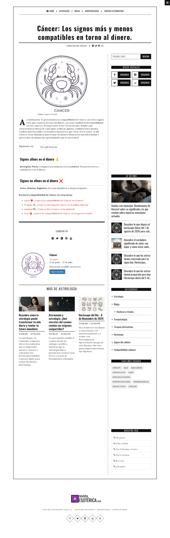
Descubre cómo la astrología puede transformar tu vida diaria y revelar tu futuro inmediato (30, 322)
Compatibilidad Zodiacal (77, 46)
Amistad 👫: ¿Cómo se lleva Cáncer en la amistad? (49, 209)
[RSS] (100, 518)
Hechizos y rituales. (125, 311)
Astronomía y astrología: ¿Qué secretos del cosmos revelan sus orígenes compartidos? (60, 322)
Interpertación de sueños (121, 382)
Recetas (119, 460)
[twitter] (96, 45)
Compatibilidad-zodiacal (124, 349)
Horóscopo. (119, 334)
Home (51, 11)
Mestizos (120, 437)
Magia (77, 11)
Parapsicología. (121, 319)
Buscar (146, 56)
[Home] (85, 498)
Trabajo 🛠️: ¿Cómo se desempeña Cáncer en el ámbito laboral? (56, 205)
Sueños (131, 372)
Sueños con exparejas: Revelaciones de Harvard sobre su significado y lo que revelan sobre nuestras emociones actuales (130, 211)
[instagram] (99, 45)
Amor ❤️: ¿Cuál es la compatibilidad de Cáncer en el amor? (54, 200)
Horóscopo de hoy (119, 372)
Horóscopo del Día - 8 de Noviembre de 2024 (91, 317)
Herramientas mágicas (141, 382)
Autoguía (120, 466)
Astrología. (119, 296)
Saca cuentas (122, 455)
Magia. (117, 304)
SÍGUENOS (124, 74)
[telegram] (102, 45)
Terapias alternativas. (123, 327)
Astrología (64, 11)
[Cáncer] (33, 264)
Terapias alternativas (114, 11)
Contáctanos (119, 510)
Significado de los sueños (121, 377)
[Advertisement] (131, 134)
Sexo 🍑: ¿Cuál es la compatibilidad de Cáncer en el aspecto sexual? (58, 213)
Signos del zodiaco (122, 342)
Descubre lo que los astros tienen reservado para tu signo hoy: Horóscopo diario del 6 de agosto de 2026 (137, 262)
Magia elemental (136, 368)
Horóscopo (117, 368)
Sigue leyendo (57, 272)
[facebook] (93, 45)
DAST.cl (67, 510)
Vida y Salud (121, 443)
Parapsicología (92, 11)
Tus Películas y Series (126, 449)
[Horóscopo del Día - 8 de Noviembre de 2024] (92, 303)
